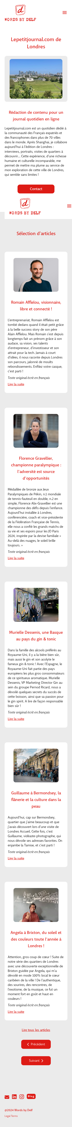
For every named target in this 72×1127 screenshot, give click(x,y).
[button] (64, 13)
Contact (36, 189)
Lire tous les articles (36, 1030)
